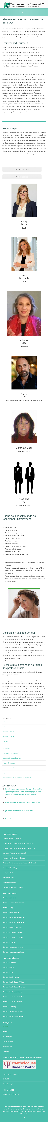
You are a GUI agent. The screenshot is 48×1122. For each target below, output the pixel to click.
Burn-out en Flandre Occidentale (13, 937)
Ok (24, 1117)
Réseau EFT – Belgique (10, 868)
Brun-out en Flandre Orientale (12, 932)
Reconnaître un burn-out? (10, 753)
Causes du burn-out (8, 763)
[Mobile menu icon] (43, 4)
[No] (45, 1113)
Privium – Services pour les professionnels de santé (20, 863)
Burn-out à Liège (8, 908)
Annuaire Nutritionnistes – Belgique (14, 858)
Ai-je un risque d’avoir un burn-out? (13, 773)
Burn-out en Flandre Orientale (12, 1002)
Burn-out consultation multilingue (13, 952)
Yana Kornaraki (24, 276)
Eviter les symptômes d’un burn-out (13, 768)
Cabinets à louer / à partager (12, 838)
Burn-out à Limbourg (9, 942)
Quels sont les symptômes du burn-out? (19, 811)
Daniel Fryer (24, 395)
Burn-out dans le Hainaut (11, 912)
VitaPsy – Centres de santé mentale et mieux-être (19, 848)
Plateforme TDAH (8, 878)
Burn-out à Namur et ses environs (14, 903)
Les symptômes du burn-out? (11, 758)
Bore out (5, 741)
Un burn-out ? (6, 748)
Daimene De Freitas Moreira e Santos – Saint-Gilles (22, 802)
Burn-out (5, 1032)
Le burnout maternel (8, 727)
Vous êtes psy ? (8, 1046)
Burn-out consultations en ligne (13, 947)
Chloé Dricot (24, 223)
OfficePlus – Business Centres (13, 887)
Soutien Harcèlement (9, 882)
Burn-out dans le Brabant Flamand (14, 922)
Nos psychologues (22, 169)
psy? (24, 501)
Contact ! (8, 819)
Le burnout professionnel (10, 722)
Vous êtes (24, 499)
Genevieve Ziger (24, 448)
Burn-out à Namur (8, 967)
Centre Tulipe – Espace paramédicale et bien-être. (19, 843)
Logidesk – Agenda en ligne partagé (14, 853)
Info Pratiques (7, 1037)
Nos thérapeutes (22, 177)
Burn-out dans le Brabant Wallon (13, 917)
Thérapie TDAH (8, 873)
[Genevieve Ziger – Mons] (24, 426)
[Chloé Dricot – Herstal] (24, 200)
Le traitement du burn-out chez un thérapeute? (17, 778)
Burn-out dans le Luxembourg (12, 927)
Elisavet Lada (24, 341)
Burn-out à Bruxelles (9, 898)
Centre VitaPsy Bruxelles (11, 1094)
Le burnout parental (8, 737)
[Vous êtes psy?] (24, 477)
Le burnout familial (8, 732)
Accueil (5, 1027)
